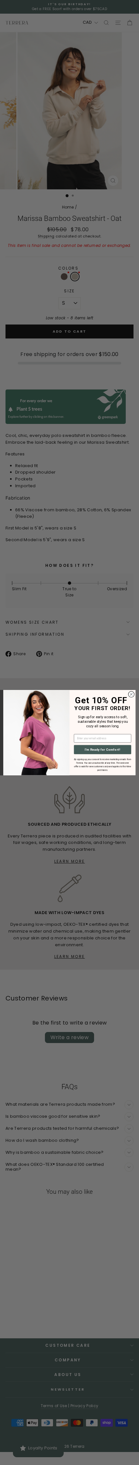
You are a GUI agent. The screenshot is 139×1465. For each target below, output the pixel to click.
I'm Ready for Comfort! (102, 749)
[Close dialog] (131, 694)
